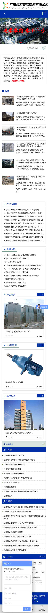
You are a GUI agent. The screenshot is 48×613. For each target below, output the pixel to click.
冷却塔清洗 (36, 577)
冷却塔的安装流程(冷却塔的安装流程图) (19, 523)
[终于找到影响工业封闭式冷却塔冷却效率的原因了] (8, 131)
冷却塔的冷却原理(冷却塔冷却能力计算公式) (21, 541)
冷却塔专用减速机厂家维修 (14, 455)
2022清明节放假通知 (13, 262)
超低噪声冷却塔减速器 (14, 382)
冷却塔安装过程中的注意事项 (16, 272)
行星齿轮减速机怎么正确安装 (16, 258)
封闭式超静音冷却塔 (11, 482)
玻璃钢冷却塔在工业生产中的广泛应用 (18, 478)
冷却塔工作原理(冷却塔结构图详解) (17, 511)
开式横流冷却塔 (10, 487)
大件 (34, 568)
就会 (40, 189)
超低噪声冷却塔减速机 (12, 469)
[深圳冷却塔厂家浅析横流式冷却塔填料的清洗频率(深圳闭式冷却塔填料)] (8, 147)
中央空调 (39, 582)
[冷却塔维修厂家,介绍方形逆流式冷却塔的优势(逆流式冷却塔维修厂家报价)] (8, 164)
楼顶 (40, 563)
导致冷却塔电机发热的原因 (27, 113)
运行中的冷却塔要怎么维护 (15, 286)
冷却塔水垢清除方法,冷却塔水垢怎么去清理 (20, 527)
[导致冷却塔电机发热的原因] (8, 116)
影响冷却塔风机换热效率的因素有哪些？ (20, 255)
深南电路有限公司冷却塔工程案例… (19, 433)
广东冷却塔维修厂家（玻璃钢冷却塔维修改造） (23, 269)
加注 (43, 572)
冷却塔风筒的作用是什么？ (15, 282)
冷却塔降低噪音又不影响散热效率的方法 (19, 460)
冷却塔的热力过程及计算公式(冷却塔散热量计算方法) (24, 507)
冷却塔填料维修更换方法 (14, 279)
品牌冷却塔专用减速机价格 (14, 464)
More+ (42, 556)
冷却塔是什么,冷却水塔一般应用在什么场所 (22, 276)
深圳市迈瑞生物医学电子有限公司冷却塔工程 (21, 491)
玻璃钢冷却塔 (27, 189)
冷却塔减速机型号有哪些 (13, 532)
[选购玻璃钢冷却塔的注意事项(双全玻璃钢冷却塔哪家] (8, 180)
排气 (37, 572)
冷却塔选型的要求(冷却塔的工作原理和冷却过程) (24, 237)
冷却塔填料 (8, 496)
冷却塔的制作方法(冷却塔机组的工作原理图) (22, 210)
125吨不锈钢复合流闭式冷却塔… (18, 332)
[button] (20, 42)
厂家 (35, 189)
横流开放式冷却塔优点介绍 (14, 473)
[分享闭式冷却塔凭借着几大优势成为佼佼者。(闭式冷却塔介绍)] (8, 100)
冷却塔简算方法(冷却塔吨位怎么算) (17, 537)
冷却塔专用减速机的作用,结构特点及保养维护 (21, 546)
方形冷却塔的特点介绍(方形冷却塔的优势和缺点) (24, 220)
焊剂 (34, 563)
